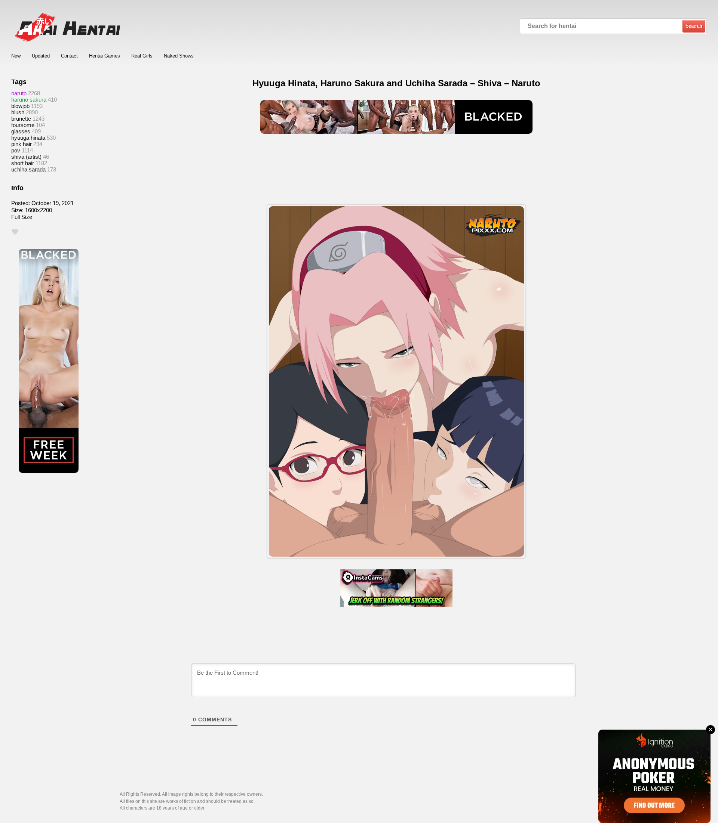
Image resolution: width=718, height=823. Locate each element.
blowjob (20, 106)
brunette (21, 118)
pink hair (21, 144)
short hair (22, 163)
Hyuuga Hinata (28, 137)
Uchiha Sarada (28, 169)
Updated (41, 56)
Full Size (21, 217)
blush (17, 112)
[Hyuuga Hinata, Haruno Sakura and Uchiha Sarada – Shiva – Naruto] (396, 381)
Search (693, 26)
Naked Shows (179, 56)
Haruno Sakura (28, 99)
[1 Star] (15, 232)
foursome (22, 125)
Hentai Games (104, 56)
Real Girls (142, 56)
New (16, 56)
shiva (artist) (26, 157)
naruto (19, 93)
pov (15, 150)
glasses (20, 131)
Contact (69, 56)
